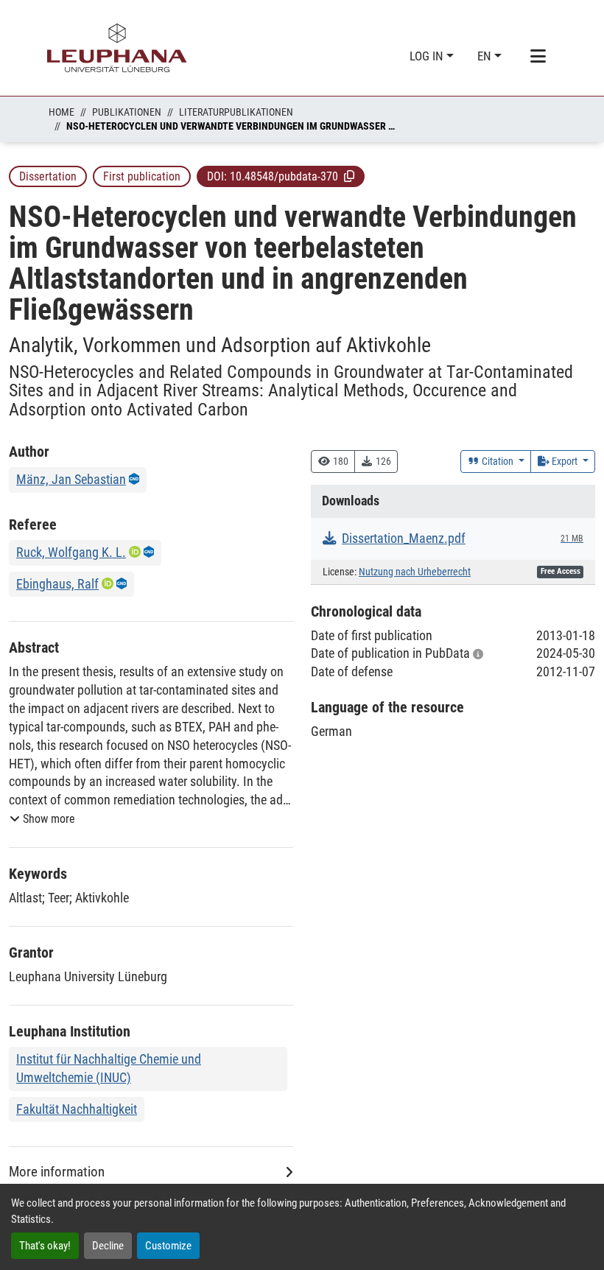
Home (61, 112)
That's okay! (45, 1245)
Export (564, 461)
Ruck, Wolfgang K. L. (71, 552)
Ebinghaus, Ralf (57, 584)
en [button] (485, 56)
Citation (498, 461)
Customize (168, 1245)
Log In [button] (428, 56)
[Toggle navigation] (537, 57)
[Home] (117, 48)
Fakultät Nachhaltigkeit (76, 1109)
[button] (349, 176)
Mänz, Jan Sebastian (71, 479)
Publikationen (126, 112)
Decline (108, 1245)
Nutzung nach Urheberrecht (415, 572)
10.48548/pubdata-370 (284, 176)
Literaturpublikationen (236, 112)
